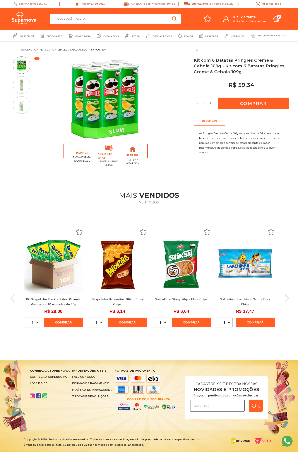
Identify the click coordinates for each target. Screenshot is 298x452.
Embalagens (111, 36)
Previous (48, 100)
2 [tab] (24, 85)
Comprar (253, 103)
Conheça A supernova (48, 376)
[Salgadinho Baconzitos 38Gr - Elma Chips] (117, 264)
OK (256, 405)
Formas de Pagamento (90, 383)
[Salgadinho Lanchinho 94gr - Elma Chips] (245, 264)
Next (184, 100)
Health (188, 36)
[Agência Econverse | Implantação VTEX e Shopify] (240, 442)
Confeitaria (83, 36)
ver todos (149, 202)
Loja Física (39, 383)
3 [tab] (24, 105)
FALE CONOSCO (84, 376)
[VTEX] (264, 442)
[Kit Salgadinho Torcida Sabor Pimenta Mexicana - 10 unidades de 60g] (53, 264)
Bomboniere (27, 36)
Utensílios (238, 36)
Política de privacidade (92, 389)
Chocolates (54, 36)
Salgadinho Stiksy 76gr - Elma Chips (181, 299)
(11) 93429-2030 (271, 4)
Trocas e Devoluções (90, 396)
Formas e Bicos (162, 36)
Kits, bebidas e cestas (272, 35)
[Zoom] (106, 99)
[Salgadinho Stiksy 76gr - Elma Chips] (181, 264)
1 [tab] (24, 65)
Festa (136, 36)
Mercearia (211, 36)
